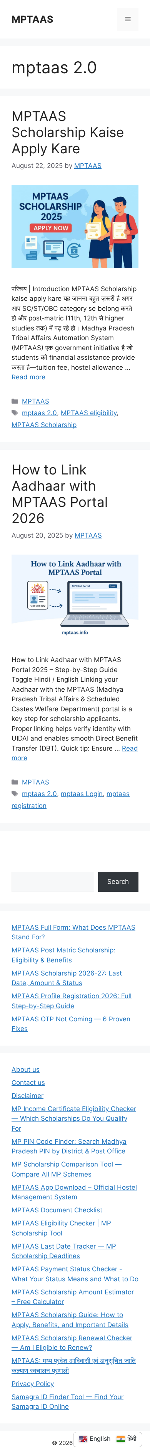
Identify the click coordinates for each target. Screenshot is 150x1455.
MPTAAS (32, 19)
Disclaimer (27, 1096)
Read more (28, 377)
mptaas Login (82, 794)
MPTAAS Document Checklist (57, 1210)
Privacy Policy (33, 1384)
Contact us (28, 1082)
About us (26, 1069)
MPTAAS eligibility (89, 413)
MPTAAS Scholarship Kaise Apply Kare (68, 132)
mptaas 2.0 (39, 413)
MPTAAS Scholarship (44, 425)
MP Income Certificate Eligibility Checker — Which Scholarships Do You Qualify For (74, 1118)
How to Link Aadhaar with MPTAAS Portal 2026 (60, 493)
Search (118, 881)
